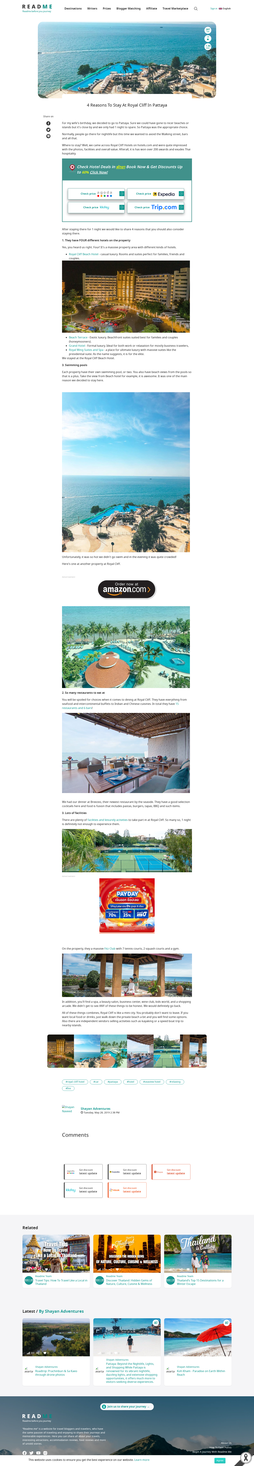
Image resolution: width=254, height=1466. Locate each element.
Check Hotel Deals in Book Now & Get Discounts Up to (129, 169)
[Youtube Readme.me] (38, 1452)
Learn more (141, 1460)
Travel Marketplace (175, 9)
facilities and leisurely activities (108, 820)
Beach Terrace (78, 337)
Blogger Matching (128, 9)
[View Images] (60, 1051)
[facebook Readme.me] (24, 1453)
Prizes (107, 9)
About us (226, 1443)
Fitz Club (109, 949)
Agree (220, 1460)
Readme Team (43, 1276)
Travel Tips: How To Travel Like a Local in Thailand (61, 1282)
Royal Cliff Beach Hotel (83, 254)
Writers (92, 9)
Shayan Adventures (46, 1367)
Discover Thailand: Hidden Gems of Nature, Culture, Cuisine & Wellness (129, 1282)
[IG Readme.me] (45, 1453)
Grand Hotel (77, 346)
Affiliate (151, 9)
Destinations (73, 9)
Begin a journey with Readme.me (212, 1452)
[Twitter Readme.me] (31, 1453)
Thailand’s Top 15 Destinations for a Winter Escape (200, 1282)
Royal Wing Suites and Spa (86, 350)
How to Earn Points (220, 1447)
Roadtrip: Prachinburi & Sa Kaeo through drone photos (56, 1373)
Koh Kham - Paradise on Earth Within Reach (201, 1373)
